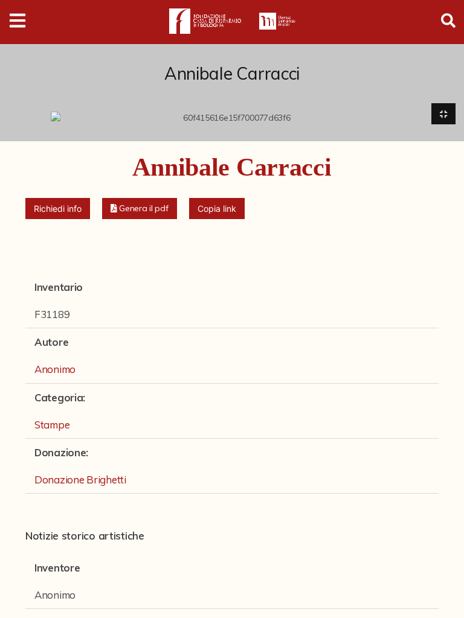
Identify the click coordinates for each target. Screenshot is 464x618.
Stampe (51, 424)
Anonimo (55, 369)
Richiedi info (58, 208)
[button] (139, 208)
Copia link (217, 208)
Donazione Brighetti (80, 479)
